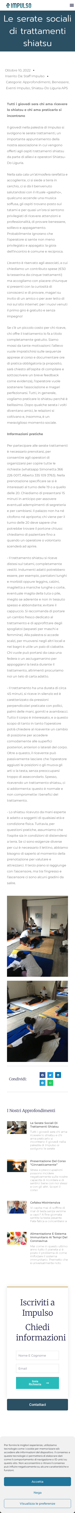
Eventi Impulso (18, 88)
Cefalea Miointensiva (45, 1202)
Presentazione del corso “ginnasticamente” (48, 1162)
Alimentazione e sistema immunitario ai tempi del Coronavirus (48, 1237)
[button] (71, 5)
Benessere (60, 82)
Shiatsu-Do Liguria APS (49, 88)
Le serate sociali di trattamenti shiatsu (44, 1124)
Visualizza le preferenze (37, 1503)
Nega (38, 1492)
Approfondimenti (36, 82)
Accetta (37, 1481)
